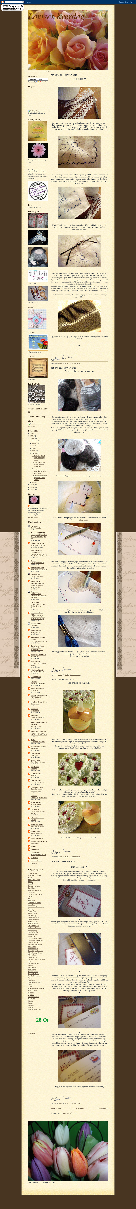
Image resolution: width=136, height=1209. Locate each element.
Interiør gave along (34, 925)
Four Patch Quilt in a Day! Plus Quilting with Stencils (39, 555)
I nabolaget (34, 755)
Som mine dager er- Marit (36, 988)
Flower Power (36, 574)
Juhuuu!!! (34, 775)
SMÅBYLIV (34, 858)
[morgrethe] (35, 849)
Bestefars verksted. (37, 646)
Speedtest (31, 1033)
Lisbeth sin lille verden (39, 695)
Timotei (33, 561)
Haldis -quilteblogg (37, 688)
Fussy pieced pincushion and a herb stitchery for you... (39, 536)
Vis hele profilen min (34, 517)
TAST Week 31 (36, 528)
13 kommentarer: (75, 363)
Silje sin (30, 984)
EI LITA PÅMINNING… (38, 672)
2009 (32, 484)
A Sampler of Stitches (38, 654)
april (33, 448)
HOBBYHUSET (36, 802)
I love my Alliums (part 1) (39, 641)
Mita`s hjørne (35, 760)
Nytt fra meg (35, 710)
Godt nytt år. (35, 690)
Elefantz (30, 896)
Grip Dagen (32, 915)
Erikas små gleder (37, 838)
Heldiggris (34, 768)
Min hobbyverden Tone (35, 951)
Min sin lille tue (32, 955)
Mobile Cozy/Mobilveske (39, 797)
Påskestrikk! (35, 748)
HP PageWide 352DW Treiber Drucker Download (38, 606)
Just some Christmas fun (39, 569)
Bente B (30, 884)
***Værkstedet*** (33, 873)
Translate (45, 82)
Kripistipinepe (35, 704)
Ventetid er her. (36, 632)
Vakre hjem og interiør (38, 741)
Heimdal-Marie (32, 921)
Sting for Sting (32, 990)
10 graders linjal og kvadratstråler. (37, 586)
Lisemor (34, 796)
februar (34, 453)
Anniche (30, 882)
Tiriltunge (31, 1005)
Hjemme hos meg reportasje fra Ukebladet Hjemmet (38, 595)
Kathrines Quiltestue (34, 928)
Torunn (30, 1007)
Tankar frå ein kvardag (38, 746)
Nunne (30, 978)
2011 (32, 436)
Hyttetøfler (34, 625)
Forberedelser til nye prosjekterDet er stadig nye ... (38, 464)
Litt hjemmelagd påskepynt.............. (37, 649)
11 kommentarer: (75, 856)
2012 (32, 433)
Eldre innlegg (103, 1108)
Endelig (33, 820)
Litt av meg (35, 602)
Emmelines (31, 905)
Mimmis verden (33, 948)
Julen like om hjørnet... (38, 762)
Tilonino (30, 1001)
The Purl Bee (32, 999)
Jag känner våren (36, 726)
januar (34, 482)
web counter (32, 426)
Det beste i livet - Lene (35, 894)
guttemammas (36, 630)
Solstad (30, 986)
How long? (34, 656)
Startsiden (80, 1108)
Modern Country (33, 963)
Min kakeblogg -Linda (35, 953)
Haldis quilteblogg (33, 919)
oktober (34, 441)
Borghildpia (31, 888)
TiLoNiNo (34, 715)
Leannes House (33, 934)
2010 (32, 438)
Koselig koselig (33, 932)
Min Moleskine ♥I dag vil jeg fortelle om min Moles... (39, 478)
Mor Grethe (32, 967)
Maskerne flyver (33, 942)
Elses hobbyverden (34, 903)
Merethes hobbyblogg (35, 944)
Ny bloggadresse (36, 833)
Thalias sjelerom (33, 997)
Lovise (34, 506)
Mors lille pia (32, 969)
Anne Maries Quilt (34, 880)
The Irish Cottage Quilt (38, 683)
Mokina (30, 965)
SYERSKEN (35, 809)
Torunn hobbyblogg (34, 1009)
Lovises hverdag (56, 16)
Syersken (31, 992)
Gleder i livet (35, 831)
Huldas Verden (36, 677)
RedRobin (31, 980)
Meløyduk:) (83, 520)
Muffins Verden (36, 623)
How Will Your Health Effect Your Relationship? (39, 734)
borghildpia (35, 767)
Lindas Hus (31, 936)
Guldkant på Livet (33, 917)
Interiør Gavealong (37, 818)
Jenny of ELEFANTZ (38, 533)
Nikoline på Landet (37, 670)
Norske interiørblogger (35, 976)
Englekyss (34, 592)
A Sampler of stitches (35, 875)
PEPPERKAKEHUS (37, 697)
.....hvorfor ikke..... (37, 773)
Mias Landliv (35, 661)
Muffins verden (33, 972)
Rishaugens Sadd (37, 787)
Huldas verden (33, 923)
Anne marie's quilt (37, 567)
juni (33, 446)
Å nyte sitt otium (37, 824)
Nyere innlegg (56, 1108)
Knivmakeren (32, 930)
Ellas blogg (31, 900)
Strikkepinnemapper (37, 563)
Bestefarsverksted (34, 886)
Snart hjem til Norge (37, 826)
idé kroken (34, 709)
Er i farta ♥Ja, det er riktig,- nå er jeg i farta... (38, 458)
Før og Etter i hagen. (37, 576)
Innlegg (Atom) (66, 1113)
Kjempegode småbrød (38, 545)
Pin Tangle (34, 526)
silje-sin (33, 846)
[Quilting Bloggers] (36, 111)
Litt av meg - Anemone (35, 940)
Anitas (33, 740)
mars (34, 451)
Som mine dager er (37, 753)
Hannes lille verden (37, 543)
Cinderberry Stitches (34, 890)
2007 (32, 489)
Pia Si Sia (34, 681)
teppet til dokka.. (36, 804)
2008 (32, 487)
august (34, 443)
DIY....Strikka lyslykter (38, 782)
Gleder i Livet (32, 913)
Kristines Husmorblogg (39, 702)
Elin (29, 898)
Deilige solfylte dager (37, 717)
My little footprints (33, 974)
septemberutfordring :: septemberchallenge (38, 618)
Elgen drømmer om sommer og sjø (37, 790)
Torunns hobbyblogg (38, 731)
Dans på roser (36, 780)
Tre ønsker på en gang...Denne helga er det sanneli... (40, 471)
